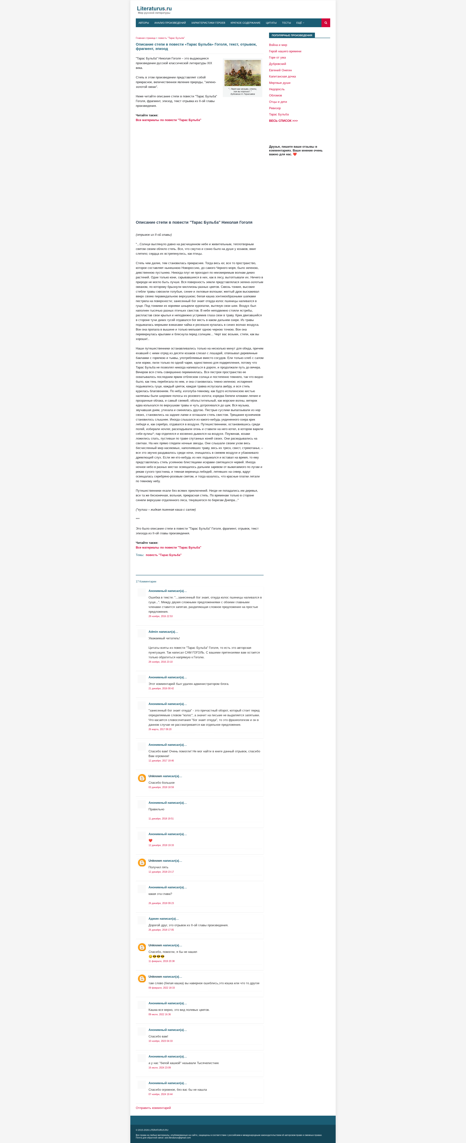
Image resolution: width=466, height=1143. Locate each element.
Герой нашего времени (285, 51)
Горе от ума (277, 57)
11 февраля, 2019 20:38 (162, 961)
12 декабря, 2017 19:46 (161, 760)
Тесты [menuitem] (286, 22)
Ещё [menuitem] (299, 22)
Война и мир (278, 45)
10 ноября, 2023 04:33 (161, 1041)
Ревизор (275, 108)
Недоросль (277, 89)
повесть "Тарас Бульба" (171, 38)
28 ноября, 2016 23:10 (161, 661)
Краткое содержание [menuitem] (245, 22)
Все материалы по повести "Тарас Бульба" (168, 120)
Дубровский (277, 64)
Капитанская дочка (282, 76)
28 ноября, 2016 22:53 (161, 616)
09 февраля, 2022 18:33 (162, 987)
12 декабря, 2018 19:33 (161, 845)
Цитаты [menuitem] (271, 22)
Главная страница (145, 38)
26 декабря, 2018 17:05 (161, 929)
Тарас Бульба (279, 114)
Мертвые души (280, 83)
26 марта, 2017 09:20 (160, 729)
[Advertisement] (200, 171)
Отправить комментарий (153, 1108)
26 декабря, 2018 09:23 (161, 903)
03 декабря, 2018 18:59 (161, 787)
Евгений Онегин (280, 70)
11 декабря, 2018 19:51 (161, 818)
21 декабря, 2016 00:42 (161, 688)
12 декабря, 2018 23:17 (161, 871)
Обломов (275, 95)
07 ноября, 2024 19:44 (161, 1094)
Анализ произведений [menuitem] (170, 22)
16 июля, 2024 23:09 (160, 1067)
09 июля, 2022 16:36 (160, 1014)
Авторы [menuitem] (144, 22)
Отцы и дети (278, 102)
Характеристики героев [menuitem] (208, 22)
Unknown (155, 776)
